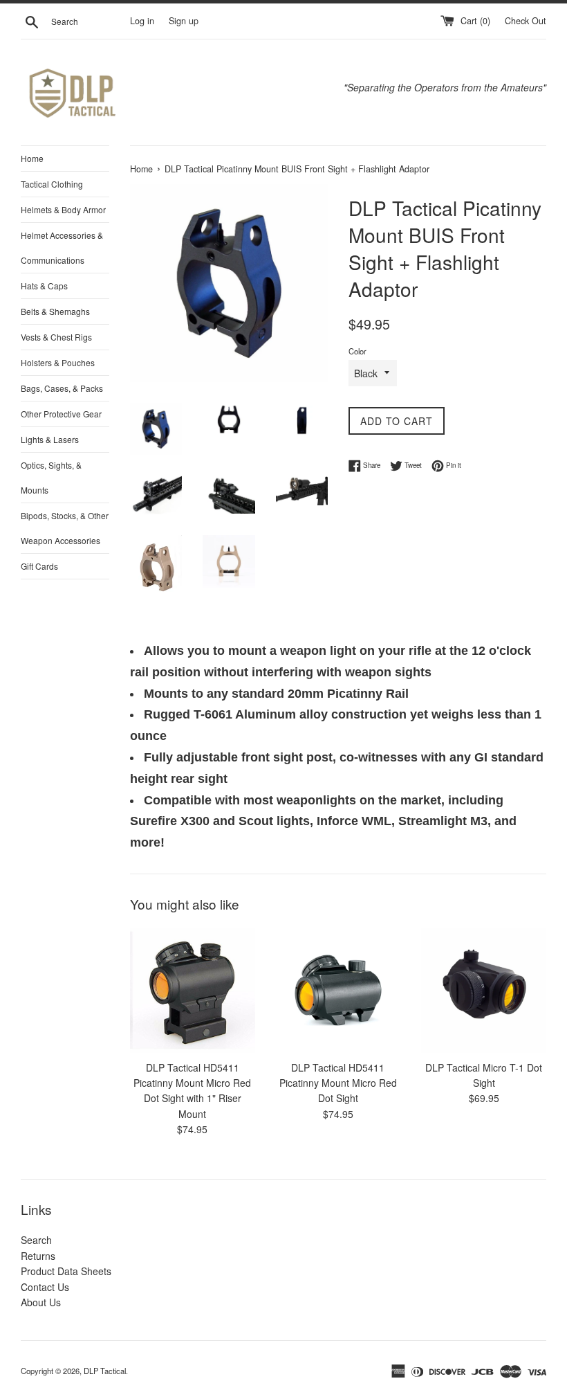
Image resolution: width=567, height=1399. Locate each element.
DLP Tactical (105, 1370)
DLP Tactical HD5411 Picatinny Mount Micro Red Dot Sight (338, 1082)
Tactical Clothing (52, 184)
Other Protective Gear (61, 413)
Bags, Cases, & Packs (62, 388)
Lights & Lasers (50, 439)
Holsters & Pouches (58, 362)
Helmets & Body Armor (63, 209)
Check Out (525, 21)
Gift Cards (39, 566)
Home (32, 158)
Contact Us (45, 1287)
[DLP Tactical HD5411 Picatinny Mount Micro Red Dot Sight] (338, 990)
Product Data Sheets (66, 1271)
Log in (142, 21)
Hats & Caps (44, 285)
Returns (38, 1256)
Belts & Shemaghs (55, 311)
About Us (41, 1302)
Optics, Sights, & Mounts (51, 477)
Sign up (183, 21)
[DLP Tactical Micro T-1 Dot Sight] (483, 990)
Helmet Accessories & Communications (62, 247)
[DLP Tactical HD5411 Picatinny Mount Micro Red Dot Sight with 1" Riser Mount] (192, 990)
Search (36, 1240)
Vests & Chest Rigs (56, 337)
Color (357, 350)
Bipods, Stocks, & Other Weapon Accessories (65, 527)
